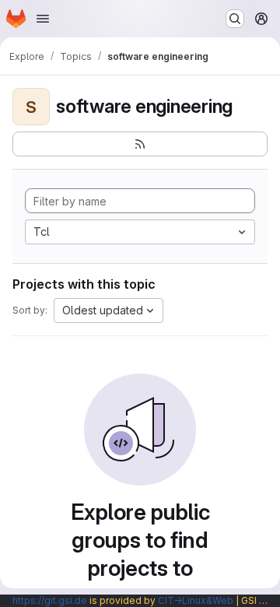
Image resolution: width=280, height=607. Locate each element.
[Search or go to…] (235, 18)
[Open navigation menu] (42, 18)
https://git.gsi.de (49, 600)
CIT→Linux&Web (195, 600)
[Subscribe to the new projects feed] (140, 144)
